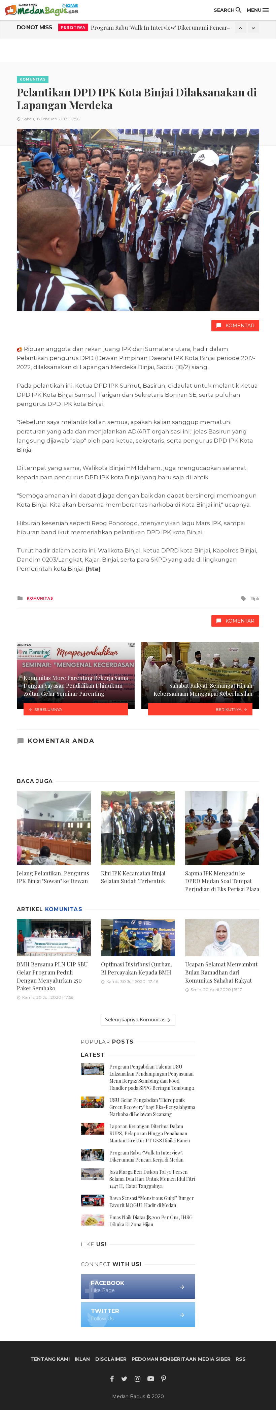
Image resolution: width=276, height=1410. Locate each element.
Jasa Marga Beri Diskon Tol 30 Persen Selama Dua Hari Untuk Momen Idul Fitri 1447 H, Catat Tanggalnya (152, 1179)
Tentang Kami (50, 1359)
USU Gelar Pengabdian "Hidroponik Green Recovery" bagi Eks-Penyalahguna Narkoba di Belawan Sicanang (152, 1107)
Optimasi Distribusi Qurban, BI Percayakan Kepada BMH (136, 968)
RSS (241, 1359)
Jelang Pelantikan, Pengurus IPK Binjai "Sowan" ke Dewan (53, 877)
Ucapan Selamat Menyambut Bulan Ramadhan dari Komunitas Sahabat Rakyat (221, 972)
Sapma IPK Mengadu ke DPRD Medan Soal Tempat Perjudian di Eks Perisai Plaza (222, 881)
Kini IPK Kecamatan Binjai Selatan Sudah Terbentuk (133, 877)
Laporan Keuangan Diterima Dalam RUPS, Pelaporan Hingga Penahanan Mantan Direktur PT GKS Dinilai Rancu (149, 1133)
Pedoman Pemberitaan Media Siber (181, 1359)
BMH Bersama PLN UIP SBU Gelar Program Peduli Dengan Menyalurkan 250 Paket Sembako (52, 976)
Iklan (82, 1359)
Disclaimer (111, 1359)
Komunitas (33, 79)
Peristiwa (73, 27)
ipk (256, 598)
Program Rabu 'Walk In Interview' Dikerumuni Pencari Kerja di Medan (179, 27)
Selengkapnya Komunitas (135, 1020)
